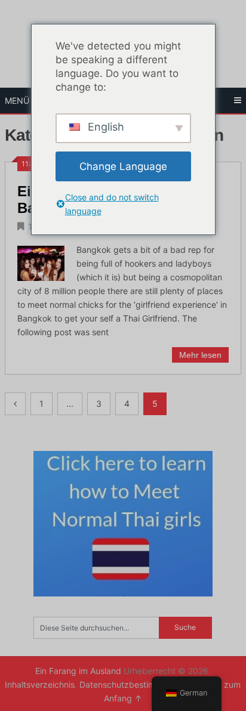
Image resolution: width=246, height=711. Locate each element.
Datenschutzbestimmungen (134, 684)
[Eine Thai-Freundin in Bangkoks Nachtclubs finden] (40, 262)
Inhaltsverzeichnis (40, 684)
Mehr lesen (200, 355)
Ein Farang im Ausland (78, 671)
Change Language (123, 166)
